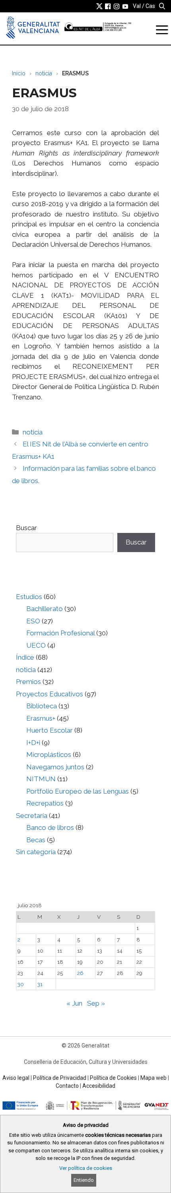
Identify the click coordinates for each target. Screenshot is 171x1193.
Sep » (96, 1003)
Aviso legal (15, 1078)
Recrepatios (45, 803)
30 (20, 984)
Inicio (18, 73)
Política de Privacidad (59, 1078)
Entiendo (84, 1180)
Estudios (29, 597)
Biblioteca (41, 706)
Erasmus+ (40, 718)
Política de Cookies (113, 1078)
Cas (150, 6)
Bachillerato (44, 609)
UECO (36, 645)
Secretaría (31, 816)
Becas (35, 840)
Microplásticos (48, 755)
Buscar (26, 528)
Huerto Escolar (49, 730)
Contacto (67, 1086)
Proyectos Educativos (49, 694)
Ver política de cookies (85, 1168)
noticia (43, 73)
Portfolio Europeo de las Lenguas (77, 791)
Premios (28, 682)
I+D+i (33, 743)
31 (40, 984)
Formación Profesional (60, 633)
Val (137, 6)
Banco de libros (50, 827)
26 (80, 973)
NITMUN (41, 779)
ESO (33, 621)
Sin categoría (36, 852)
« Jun (74, 1003)
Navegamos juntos (55, 767)
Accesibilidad (98, 1086)
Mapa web (153, 1078)
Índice (25, 657)
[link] (99, 6)
